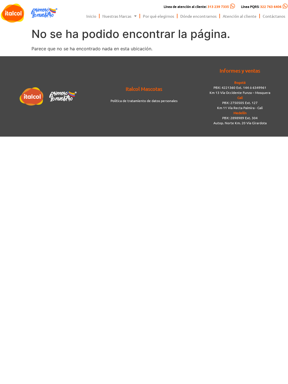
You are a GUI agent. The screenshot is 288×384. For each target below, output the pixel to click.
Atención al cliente (239, 16)
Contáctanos (274, 16)
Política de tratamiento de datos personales (144, 100)
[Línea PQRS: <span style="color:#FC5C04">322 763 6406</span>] (285, 6)
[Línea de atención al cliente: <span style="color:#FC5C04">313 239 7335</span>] (232, 6)
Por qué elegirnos (158, 16)
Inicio (91, 16)
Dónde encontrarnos (198, 16)
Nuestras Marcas (116, 16)
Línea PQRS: (261, 6)
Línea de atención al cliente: (196, 6)
